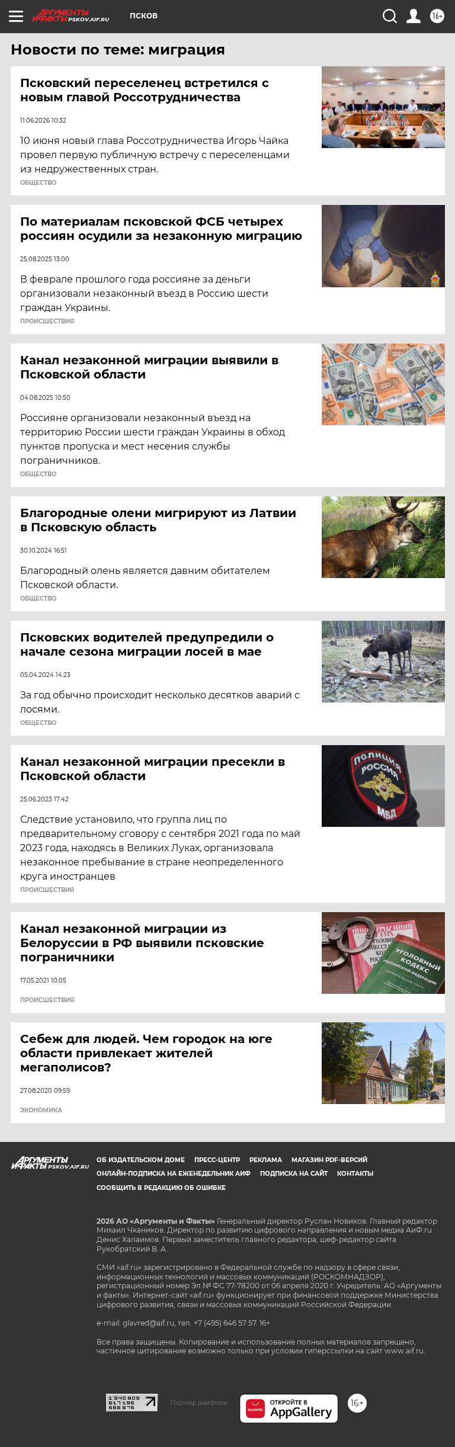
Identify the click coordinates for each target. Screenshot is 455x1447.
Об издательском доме (141, 1160)
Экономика (41, 1111)
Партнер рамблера (199, 1402)
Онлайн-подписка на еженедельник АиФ (174, 1174)
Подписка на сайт (294, 1174)
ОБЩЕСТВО (38, 183)
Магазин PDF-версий (329, 1160)
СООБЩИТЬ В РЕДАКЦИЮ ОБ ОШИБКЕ (161, 1188)
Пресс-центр (217, 1160)
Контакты (355, 1174)
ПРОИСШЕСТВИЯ (47, 322)
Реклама (265, 1160)
